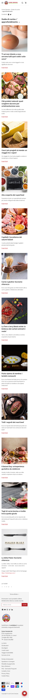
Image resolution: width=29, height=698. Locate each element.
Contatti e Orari (6, 671)
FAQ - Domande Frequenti (9, 668)
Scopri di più (5, 67)
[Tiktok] (9, 609)
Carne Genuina (14, 693)
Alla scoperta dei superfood (13, 195)
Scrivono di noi (6, 655)
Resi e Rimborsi (6, 666)
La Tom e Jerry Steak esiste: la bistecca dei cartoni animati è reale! (14, 328)
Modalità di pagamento (8, 664)
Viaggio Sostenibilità (7, 652)
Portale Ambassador (7, 659)
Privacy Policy (6, 673)
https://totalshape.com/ (9, 573)
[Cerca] (22, 3)
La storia (4, 643)
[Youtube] (5, 609)
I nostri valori (5, 650)
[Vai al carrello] (26, 3)
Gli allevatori (5, 645)
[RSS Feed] (19, 22)
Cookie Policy (5, 676)
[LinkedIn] (12, 609)
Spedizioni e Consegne (8, 661)
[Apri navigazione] (2, 2)
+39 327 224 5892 (8, 639)
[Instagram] (7, 609)
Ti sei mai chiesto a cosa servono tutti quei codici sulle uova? (14, 56)
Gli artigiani (5, 648)
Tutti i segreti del (13, 422)
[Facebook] (2, 609)
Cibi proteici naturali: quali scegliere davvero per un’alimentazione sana (12, 103)
